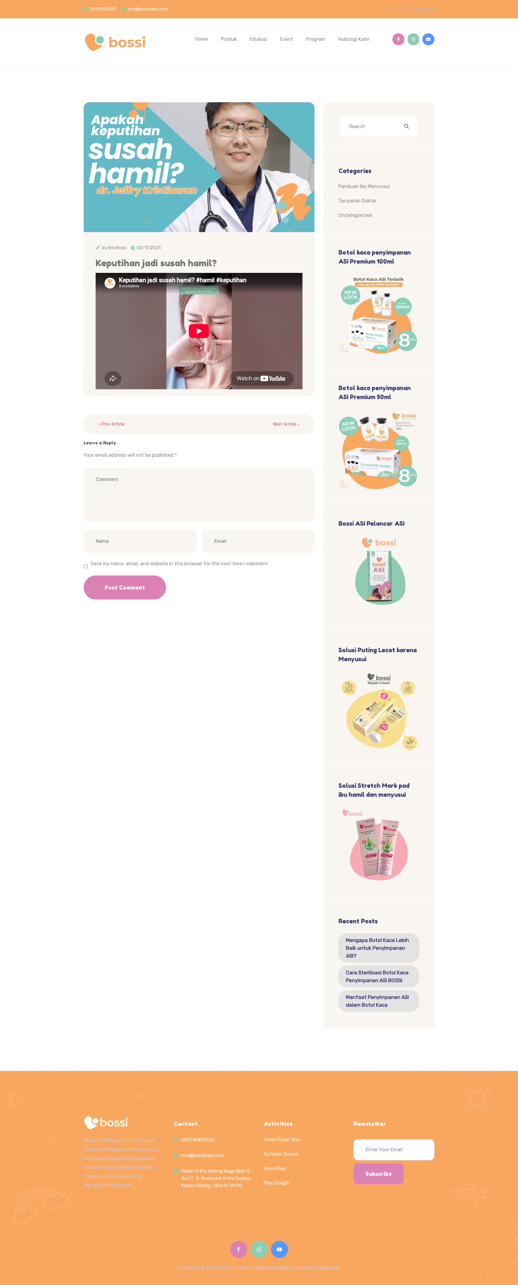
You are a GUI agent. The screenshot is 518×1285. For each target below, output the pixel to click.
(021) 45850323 (197, 1140)
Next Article (284, 424)
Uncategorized (355, 215)
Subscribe (378, 1173)
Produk (229, 39)
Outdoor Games (281, 1154)
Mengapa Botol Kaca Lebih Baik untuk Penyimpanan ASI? (377, 948)
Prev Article (113, 424)
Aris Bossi (117, 247)
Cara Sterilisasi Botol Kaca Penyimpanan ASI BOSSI (377, 976)
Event (286, 39)
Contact (397, 8)
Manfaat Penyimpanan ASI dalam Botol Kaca (377, 1001)
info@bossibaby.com (148, 9)
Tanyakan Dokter (357, 201)
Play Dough (276, 1183)
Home (201, 39)
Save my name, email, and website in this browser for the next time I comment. (180, 563)
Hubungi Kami (353, 39)
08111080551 (102, 9)
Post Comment (125, 587)
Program (315, 39)
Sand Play (274, 1168)
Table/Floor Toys (282, 1140)
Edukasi (258, 39)
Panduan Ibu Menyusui (364, 186)
